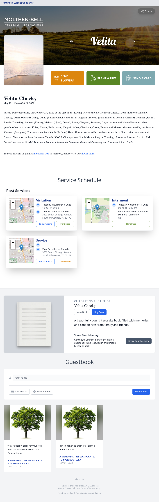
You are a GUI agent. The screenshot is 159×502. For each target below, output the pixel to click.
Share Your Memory (138, 340)
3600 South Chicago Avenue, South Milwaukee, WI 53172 (57, 216)
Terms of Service (88, 488)
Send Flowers (65, 261)
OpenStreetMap (83, 493)
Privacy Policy (71, 488)
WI (119, 217)
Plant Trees (65, 224)
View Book (82, 312)
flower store (87, 153)
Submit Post (141, 391)
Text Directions (45, 224)
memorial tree (41, 153)
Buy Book (99, 312)
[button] (21, 207)
